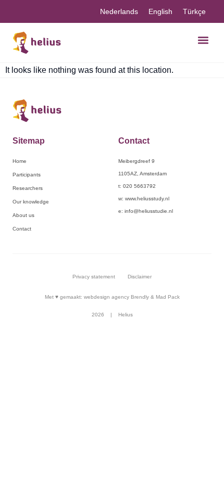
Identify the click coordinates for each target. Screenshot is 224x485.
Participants (27, 174)
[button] (202, 39)
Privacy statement (93, 276)
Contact (22, 229)
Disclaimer (140, 276)
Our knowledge (31, 202)
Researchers (28, 188)
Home (20, 161)
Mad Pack (168, 297)
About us (23, 215)
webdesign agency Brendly (117, 297)
